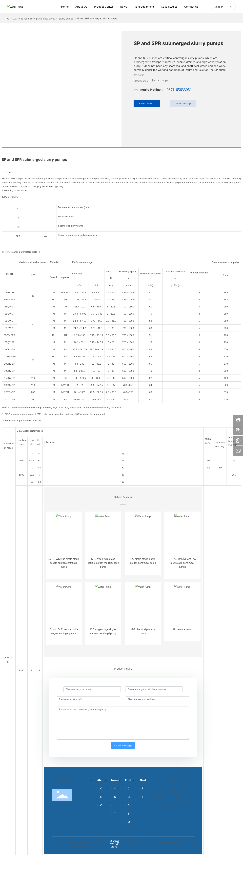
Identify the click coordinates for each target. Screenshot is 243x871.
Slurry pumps (66, 18)
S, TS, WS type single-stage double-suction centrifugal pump (63, 562)
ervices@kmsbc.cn (178, 797)
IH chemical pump (182, 629)
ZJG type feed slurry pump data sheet (34, 18)
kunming (169, 842)
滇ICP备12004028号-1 (115, 844)
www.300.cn (155, 842)
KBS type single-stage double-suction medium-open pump (103, 562)
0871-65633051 (179, 90)
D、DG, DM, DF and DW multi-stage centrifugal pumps (182, 562)
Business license (184, 842)
